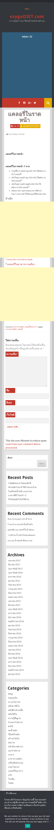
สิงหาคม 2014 (14, 633)
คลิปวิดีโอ (12, 714)
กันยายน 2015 (14, 584)
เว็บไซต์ (10, 414)
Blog (10, 694)
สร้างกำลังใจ (13, 738)
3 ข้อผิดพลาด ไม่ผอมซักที (19, 483)
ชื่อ (7, 390)
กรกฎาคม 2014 (15, 637)
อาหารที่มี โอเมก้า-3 (17, 495)
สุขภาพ (11, 742)
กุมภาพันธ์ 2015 (15, 609)
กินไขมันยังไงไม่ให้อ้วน (18, 499)
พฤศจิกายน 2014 (16, 621)
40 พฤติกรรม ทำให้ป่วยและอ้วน (22, 487)
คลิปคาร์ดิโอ (14, 706)
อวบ (9, 540)
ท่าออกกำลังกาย (15, 722)
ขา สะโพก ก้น (14, 702)
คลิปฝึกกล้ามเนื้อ (15, 710)
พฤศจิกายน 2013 (16, 670)
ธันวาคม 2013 (14, 666)
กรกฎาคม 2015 (15, 589)
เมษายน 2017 (14, 560)
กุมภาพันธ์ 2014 (15, 658)
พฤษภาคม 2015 (15, 597)
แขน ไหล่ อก (13, 767)
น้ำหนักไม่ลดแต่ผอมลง (25, 535)
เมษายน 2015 (14, 601)
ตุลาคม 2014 (14, 625)
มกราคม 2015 (14, 613)
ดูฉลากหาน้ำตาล (24, 519)
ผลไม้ (10, 726)
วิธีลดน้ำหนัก (14, 734)
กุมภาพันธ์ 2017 (15, 568)
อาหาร (11, 754)
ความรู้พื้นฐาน (14, 718)
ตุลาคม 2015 (14, 580)
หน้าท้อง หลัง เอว (15, 746)
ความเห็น (12, 353)
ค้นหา (10, 457)
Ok (27, 826)
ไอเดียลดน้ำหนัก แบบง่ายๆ (20, 491)
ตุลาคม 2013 (14, 674)
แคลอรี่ (20, 329)
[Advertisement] (27, 70)
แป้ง (10, 775)
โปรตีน (11, 779)
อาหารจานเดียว (18, 327)
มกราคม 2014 (14, 662)
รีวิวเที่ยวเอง (11, 793)
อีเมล (9, 402)
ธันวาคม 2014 (14, 617)
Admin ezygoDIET (31, 126)
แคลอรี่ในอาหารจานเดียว (21, 264)
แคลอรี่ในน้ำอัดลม (26, 529)
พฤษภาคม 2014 (15, 645)
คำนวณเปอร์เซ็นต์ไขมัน (22, 524)
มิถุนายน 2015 (14, 593)
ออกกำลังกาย (14, 750)
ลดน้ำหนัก (12, 730)
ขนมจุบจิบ (13, 698)
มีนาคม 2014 (14, 653)
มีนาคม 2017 (14, 564)
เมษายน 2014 (14, 649)
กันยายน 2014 (14, 629)
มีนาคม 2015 (14, 605)
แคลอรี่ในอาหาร (31, 327)
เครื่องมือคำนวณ (15, 762)
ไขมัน (10, 783)
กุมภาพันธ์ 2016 (15, 572)
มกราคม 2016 (14, 576)
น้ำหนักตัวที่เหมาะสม (23, 540)
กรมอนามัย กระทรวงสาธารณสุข (19, 259)
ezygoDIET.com (27, 16)
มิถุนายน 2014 (14, 641)
